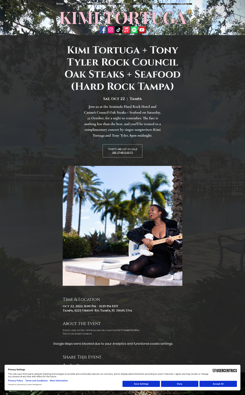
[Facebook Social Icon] (103, 29)
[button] (189, 10)
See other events (122, 152)
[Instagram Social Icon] (110, 29)
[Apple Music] (126, 29)
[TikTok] (118, 29)
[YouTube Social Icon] (142, 29)
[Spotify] (134, 29)
